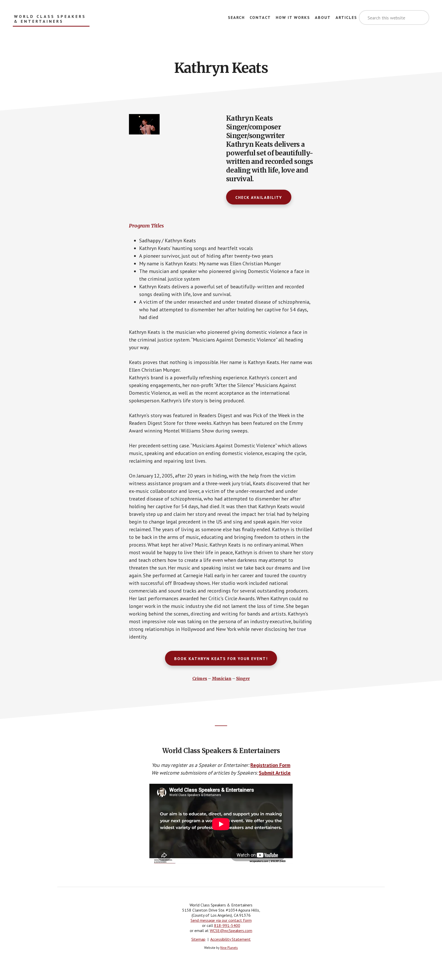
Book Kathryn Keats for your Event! (221, 658)
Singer (243, 678)
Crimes (199, 678)
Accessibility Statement (230, 939)
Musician (221, 678)
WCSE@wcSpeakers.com (231, 930)
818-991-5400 (227, 925)
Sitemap (198, 939)
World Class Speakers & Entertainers (50, 19)
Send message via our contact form (221, 920)
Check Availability (258, 197)
